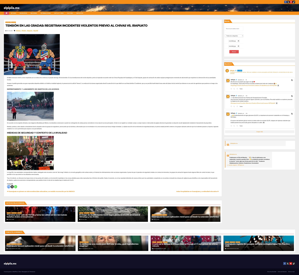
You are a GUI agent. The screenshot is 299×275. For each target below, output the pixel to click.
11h (246, 95)
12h (246, 113)
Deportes (79, 13)
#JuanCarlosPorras (242, 85)
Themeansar (32, 271)
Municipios (23, 13)
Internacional (46, 13)
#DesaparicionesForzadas (238, 103)
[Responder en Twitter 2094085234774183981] (231, 126)
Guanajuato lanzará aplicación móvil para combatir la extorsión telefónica (185, 217)
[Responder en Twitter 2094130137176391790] (231, 89)
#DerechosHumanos (262, 103)
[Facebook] (8, 186)
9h (246, 79)
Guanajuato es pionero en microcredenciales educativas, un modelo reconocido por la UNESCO (41, 191)
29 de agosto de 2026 (14, 248)
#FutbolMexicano (265, 85)
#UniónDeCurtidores (254, 85)
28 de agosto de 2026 (233, 248)
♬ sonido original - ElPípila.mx (235, 165)
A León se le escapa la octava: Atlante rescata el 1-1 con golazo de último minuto (185, 245)
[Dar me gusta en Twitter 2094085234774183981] (237, 126)
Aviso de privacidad (271, 271)
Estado (13, 13)
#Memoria (248, 103)
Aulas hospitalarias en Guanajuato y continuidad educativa (196, 191)
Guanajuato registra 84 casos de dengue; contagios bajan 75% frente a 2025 (257, 245)
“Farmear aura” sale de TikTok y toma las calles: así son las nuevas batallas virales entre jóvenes (37, 216)
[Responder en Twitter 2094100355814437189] (231, 107)
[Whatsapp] (15, 186)
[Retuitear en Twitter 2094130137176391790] (234, 89)
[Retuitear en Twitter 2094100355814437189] (234, 107)
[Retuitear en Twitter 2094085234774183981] (234, 126)
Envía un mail (291, 271)
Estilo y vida (59, 13)
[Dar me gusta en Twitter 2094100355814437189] (237, 107)
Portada (13, 22)
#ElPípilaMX (273, 85)
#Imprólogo (234, 85)
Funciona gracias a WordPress (11, 271)
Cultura (70, 13)
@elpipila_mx (241, 79)
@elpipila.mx (234, 143)
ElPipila (233, 79)
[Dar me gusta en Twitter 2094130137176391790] (237, 89)
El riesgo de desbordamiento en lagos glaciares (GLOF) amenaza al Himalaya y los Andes (109, 216)
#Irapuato (29, 30)
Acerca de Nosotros (282, 271)
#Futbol (24, 30)
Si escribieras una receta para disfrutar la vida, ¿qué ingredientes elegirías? (108, 245)
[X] (12, 186)
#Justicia (253, 103)
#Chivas (18, 30)
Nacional (34, 13)
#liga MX (35, 30)
